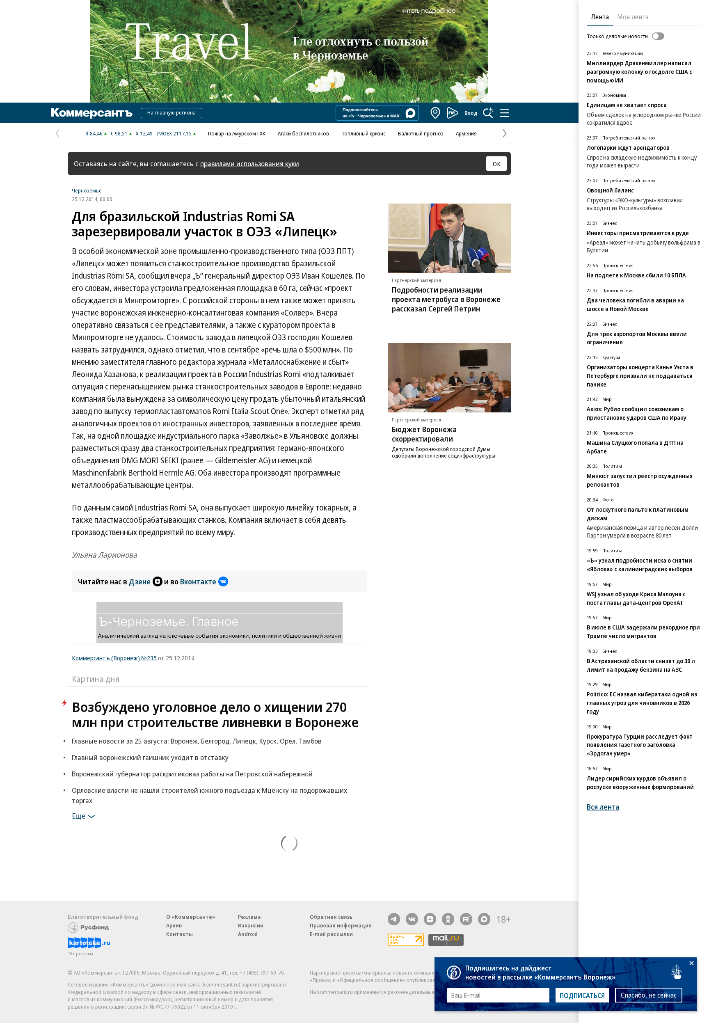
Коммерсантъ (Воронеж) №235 (114, 658)
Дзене (140, 581)
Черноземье (87, 190)
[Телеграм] (394, 919)
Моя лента (633, 16)
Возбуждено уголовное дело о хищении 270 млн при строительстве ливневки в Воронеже (215, 714)
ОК (497, 164)
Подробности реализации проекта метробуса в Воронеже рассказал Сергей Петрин (446, 299)
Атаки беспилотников (303, 133)
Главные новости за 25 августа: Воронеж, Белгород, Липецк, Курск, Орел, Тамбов (197, 741)
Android (248, 934)
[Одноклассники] (448, 919)
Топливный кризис (363, 133)
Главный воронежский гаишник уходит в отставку (150, 757)
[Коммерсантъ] (92, 113)
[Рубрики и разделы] (505, 113)
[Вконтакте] (412, 919)
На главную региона (171, 112)
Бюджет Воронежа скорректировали (424, 434)
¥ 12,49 (144, 133)
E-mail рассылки (331, 934)
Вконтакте (198, 581)
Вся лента (603, 807)
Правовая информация (341, 925)
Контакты (179, 934)
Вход (471, 113)
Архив (174, 925)
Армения (466, 133)
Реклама (249, 916)
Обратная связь (331, 916)
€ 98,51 (119, 133)
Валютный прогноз (421, 133)
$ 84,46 (94, 133)
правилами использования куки (249, 163)
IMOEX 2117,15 (174, 133)
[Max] (484, 919)
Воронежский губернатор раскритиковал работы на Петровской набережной (192, 773)
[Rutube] (466, 919)
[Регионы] (436, 113)
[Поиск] (488, 113)
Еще (78, 816)
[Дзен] (430, 919)
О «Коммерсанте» (190, 916)
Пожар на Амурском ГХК (236, 133)
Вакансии (250, 925)
